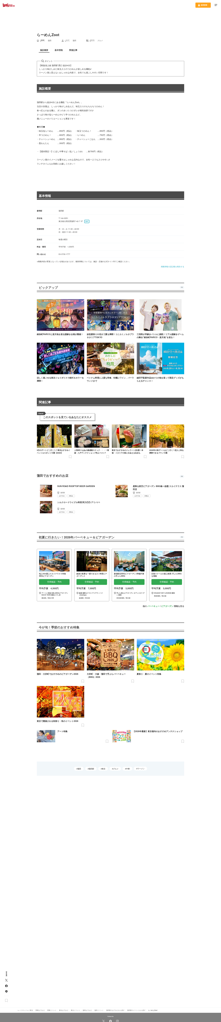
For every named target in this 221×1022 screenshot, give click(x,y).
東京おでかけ (63, 1010)
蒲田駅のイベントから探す (136, 1010)
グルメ (115, 768)
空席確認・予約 (54, 582)
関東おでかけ (40, 1010)
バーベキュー (153, 606)
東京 (103, 768)
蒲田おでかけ (87, 1010)
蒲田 (79, 768)
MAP (86, 221)
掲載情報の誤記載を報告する (172, 266)
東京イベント (75, 1010)
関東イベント (52, 1010)
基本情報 (45, 195)
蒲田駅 (91, 768)
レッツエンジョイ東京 (25, 1010)
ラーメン (141, 768)
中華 (128, 768)
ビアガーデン (167, 606)
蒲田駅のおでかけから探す (115, 1010)
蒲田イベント (99, 1010)
